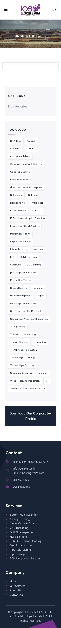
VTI (47, 381)
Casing (31, 141)
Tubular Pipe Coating (22, 365)
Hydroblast (37, 203)
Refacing (38, 288)
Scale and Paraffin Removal (25, 311)
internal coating (19, 249)
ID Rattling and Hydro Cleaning (27, 218)
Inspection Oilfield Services (25, 226)
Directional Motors (20, 179)
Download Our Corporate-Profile (30, 416)
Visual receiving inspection (25, 381)
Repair (40, 296)
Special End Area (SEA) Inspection (29, 319)
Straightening (18, 327)
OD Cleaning (34, 265)
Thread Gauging (19, 342)
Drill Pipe (33, 195)
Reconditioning (18, 288)
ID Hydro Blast (18, 210)
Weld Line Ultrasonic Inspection (27, 388)
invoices (38, 249)
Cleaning (15, 149)
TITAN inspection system (24, 350)
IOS (12, 257)
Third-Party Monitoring (23, 334)
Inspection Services (21, 242)
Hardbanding (17, 203)
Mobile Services (28, 257)
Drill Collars (16, 195)
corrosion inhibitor (20, 156)
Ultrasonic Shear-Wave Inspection (29, 373)
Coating (30, 149)
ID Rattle (36, 210)
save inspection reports (23, 303)
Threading (40, 342)
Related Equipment (21, 296)
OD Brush (15, 265)
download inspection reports (26, 187)
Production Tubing (20, 280)
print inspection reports (23, 272)
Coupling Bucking (20, 172)
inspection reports (20, 234)
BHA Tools (15, 141)
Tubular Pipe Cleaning (22, 358)
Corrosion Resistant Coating (26, 164)
